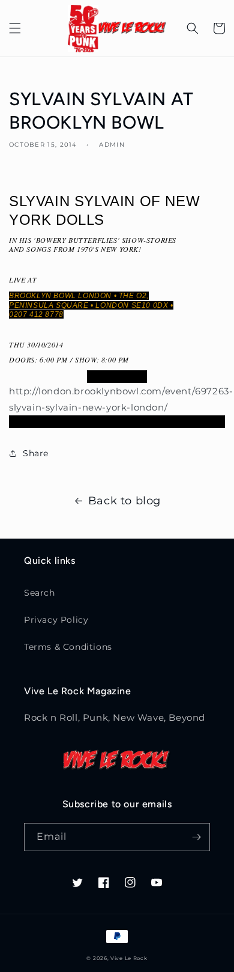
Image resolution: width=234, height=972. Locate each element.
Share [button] (36, 453)
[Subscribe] (196, 837)
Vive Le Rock (128, 958)
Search (39, 592)
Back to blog (124, 500)
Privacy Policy (56, 619)
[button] (15, 28)
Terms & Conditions (68, 646)
